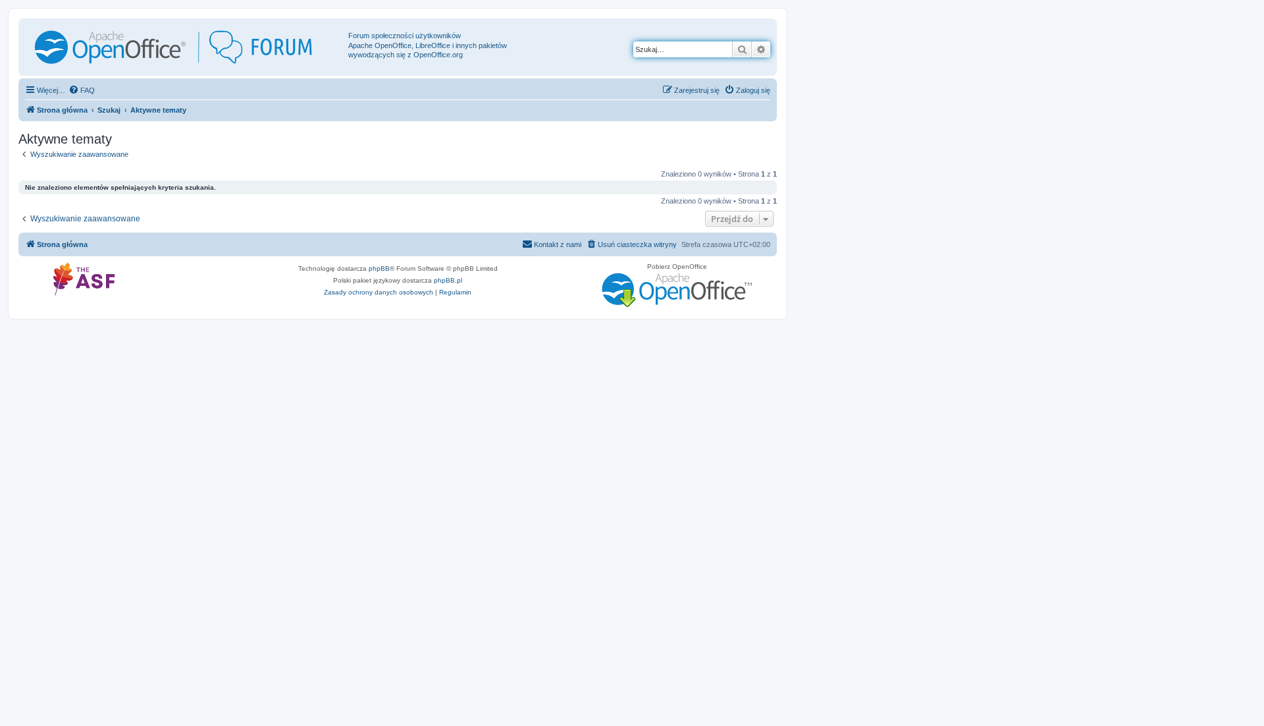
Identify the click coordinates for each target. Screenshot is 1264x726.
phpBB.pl (448, 280)
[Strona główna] (185, 47)
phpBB (379, 268)
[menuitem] (81, 90)
